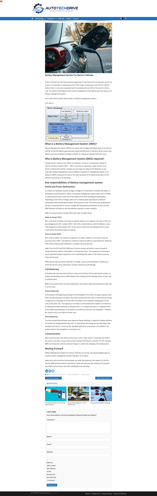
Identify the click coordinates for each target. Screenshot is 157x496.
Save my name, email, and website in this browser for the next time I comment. (51, 471)
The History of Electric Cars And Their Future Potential (55, 403)
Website (50, 452)
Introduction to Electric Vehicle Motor (54, 378)
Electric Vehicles (85, 374)
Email (49, 444)
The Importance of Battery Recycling (100, 403)
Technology (39, 19)
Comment (51, 420)
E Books (61, 19)
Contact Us (96, 494)
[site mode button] (122, 18)
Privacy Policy (107, 494)
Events (75, 19)
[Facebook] (49, 371)
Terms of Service (120, 494)
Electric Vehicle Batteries (73, 374)
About (87, 494)
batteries (80, 166)
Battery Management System (58, 374)
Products (50, 19)
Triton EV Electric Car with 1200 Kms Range (104, 378)
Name (49, 437)
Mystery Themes (53, 493)
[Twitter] (53, 371)
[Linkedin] (46, 371)
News (69, 19)
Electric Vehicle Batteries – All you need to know (77, 403)
